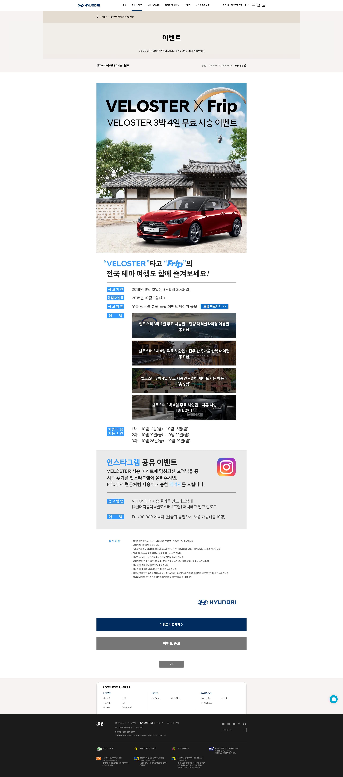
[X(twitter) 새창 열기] (239, 724)
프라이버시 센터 (173, 723)
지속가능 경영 (205, 698)
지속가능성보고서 (206, 703)
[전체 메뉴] (263, 5)
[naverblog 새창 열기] (245, 724)
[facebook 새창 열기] (234, 724)
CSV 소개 (223, 698)
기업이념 (106, 698)
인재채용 (126, 707)
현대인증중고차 (203, 5)
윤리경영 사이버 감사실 (123, 727)
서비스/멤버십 (154, 5)
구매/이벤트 (137, 5)
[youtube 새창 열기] (223, 724)
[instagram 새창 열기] (228, 724)
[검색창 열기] (258, 5)
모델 (124, 5)
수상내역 (106, 707)
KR (245, 5)
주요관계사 (107, 703)
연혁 (124, 698)
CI (124, 703)
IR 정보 (155, 698)
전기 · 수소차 (232, 5)
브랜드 (187, 5)
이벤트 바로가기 (170, 624)
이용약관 (159, 723)
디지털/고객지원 (172, 5)
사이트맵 (139, 727)
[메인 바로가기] (89, 5)
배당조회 (174, 698)
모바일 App (119, 723)
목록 (171, 664)
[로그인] (253, 5)
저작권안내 (131, 723)
